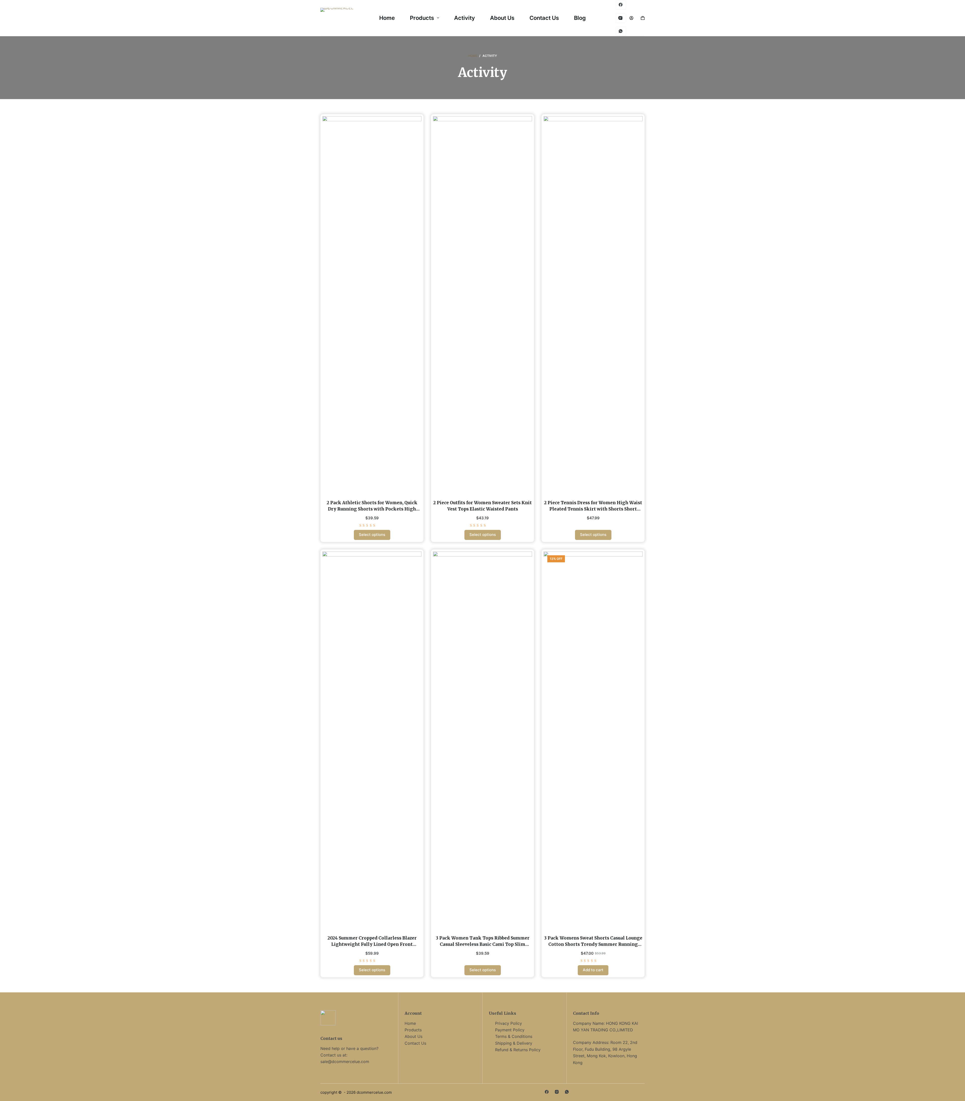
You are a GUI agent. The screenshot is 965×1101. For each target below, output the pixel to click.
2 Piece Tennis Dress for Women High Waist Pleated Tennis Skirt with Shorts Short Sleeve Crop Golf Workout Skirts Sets (593, 509)
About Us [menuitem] (502, 18)
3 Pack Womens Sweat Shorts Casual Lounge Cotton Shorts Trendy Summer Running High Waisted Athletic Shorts (593, 944)
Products (413, 1029)
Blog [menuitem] (580, 18)
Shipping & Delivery (513, 1043)
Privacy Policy (508, 1023)
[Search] (620, 18)
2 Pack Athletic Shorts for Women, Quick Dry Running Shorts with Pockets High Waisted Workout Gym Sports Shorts (372, 509)
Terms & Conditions (513, 1036)
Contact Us (415, 1043)
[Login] (631, 18)
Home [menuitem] (387, 18)
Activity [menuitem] (464, 18)
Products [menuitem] (422, 18)
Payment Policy (509, 1029)
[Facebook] (620, 5)
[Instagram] (557, 1092)
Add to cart (593, 969)
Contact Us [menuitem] (544, 18)
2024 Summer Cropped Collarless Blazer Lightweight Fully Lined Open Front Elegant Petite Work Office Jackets (372, 944)
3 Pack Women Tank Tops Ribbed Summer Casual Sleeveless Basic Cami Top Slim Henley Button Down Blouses (482, 944)
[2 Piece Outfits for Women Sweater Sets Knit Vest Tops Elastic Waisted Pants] (482, 304)
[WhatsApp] (620, 31)
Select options (372, 534)
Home (410, 1023)
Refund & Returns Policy (518, 1049)
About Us (413, 1036)
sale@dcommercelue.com (344, 1061)
